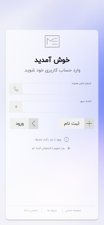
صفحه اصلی (73, 210)
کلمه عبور (85, 101)
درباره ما (52, 210)
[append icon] (16, 89)
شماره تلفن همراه (81, 83)
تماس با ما (31, 210)
